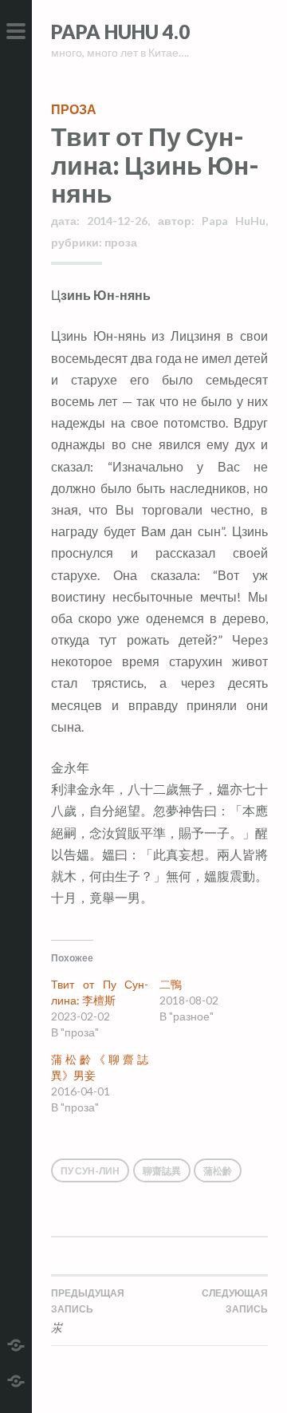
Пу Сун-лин (90, 1171)
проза (73, 108)
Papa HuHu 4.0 (120, 31)
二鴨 (170, 984)
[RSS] (16, 1379)
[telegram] (16, 1343)
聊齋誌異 (162, 1171)
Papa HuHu (233, 220)
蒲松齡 (217, 1171)
